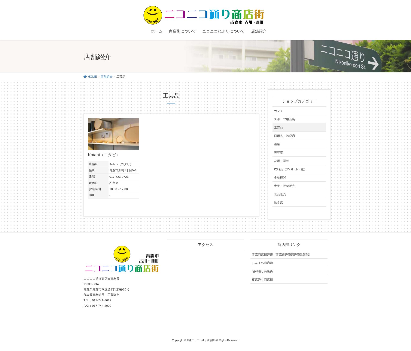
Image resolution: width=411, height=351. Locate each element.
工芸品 (278, 127)
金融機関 (280, 177)
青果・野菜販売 (284, 186)
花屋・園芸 (281, 161)
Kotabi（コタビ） (104, 155)
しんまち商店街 (262, 263)
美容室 (278, 152)
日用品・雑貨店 (284, 136)
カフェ (278, 111)
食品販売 (280, 194)
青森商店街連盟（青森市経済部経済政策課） (282, 254)
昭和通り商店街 (262, 271)
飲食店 (278, 202)
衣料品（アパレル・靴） (290, 169)
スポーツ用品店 (284, 119)
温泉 (277, 144)
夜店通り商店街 (262, 279)
